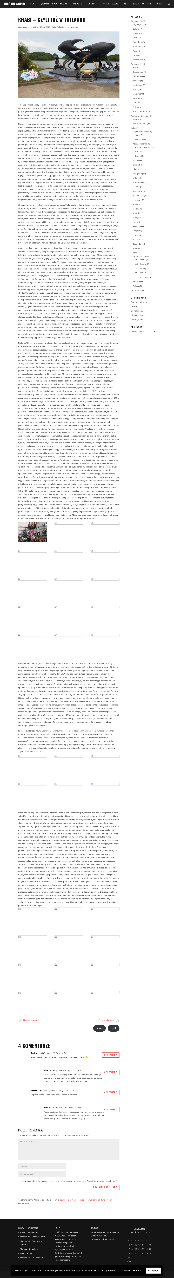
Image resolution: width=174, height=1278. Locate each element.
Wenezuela (138, 59)
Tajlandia (60, 27)
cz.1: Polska (140, 259)
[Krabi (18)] (105, 765)
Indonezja (137, 182)
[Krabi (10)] (32, 616)
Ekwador (137, 42)
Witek (35, 27)
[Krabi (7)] (32, 588)
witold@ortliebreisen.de (108, 1232)
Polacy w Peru (38, 1236)
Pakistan (139, 139)
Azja (125, 4)
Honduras (137, 76)
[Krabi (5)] (69, 560)
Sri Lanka (137, 239)
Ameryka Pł (77, 4)
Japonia (136, 186)
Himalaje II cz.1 (138, 319)
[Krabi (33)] (105, 1001)
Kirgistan (137, 200)
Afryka (159, 4)
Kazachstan (138, 195)
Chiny (135, 164)
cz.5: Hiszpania (142, 277)
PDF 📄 (113, 1028)
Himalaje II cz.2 (138, 315)
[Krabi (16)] (32, 765)
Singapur (137, 235)
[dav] (69, 532)
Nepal (137, 135)
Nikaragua (137, 98)
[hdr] (32, 560)
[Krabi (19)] (32, 793)
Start (32, 4)
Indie (135, 178)
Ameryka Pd (92, 4)
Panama (136, 102)
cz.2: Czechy (140, 264)
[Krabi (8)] (69, 588)
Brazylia (136, 33)
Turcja (138, 156)
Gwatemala (138, 72)
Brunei (136, 160)
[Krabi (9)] (105, 588)
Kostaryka (137, 85)
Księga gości (44, 4)
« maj (129, 1261)
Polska (136, 286)
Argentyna (137, 24)
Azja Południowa (140, 131)
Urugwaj (136, 55)
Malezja (136, 213)
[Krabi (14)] (105, 644)
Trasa (54, 4)
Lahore (134, 306)
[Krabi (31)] (32, 1001)
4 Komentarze (72, 27)
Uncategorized (137, 290)
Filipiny (136, 169)
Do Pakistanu (137, 310)
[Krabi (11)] (69, 616)
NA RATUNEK (146, 4)
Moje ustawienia (132, 1270)
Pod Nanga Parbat (139, 302)
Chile (135, 37)
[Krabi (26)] (69, 945)
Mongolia (137, 217)
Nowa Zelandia (139, 123)
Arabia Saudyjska (143, 147)
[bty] (69, 793)
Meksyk (136, 94)
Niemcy (136, 281)
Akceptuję (153, 1270)
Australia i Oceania (110, 4)
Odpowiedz (110, 1055)
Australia (137, 119)
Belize (135, 67)
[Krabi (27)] (105, 945)
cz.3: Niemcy (140, 268)
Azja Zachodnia (140, 143)
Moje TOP (63, 4)
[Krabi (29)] (69, 973)
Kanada (136, 80)
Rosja (135, 230)
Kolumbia (137, 46)
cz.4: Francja (140, 272)
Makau (136, 208)
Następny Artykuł (31, 1020)
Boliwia (136, 29)
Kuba (135, 89)
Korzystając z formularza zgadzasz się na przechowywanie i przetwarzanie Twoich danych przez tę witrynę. (69, 1181)
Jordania (138, 151)
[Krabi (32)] (69, 1001)
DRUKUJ (99, 1028)
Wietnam (137, 248)
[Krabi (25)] (32, 945)
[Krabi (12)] (105, 616)
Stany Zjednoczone (141, 111)
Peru (135, 51)
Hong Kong (138, 173)
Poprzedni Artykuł (106, 1020)
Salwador (137, 107)
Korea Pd (137, 204)
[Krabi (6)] (105, 560)
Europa (136, 4)
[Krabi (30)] (105, 973)
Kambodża (137, 191)
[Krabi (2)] (105, 532)
